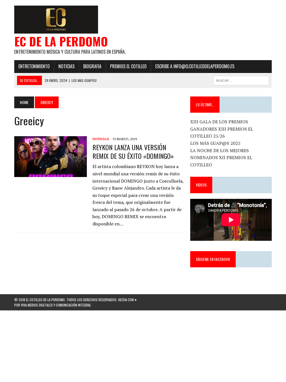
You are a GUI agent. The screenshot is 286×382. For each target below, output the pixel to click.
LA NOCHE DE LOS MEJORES (219, 150)
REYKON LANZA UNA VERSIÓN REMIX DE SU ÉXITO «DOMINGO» (133, 151)
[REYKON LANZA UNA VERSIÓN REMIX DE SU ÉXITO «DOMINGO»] (50, 173)
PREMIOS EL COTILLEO (128, 66)
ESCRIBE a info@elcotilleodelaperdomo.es (194, 66)
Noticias (66, 66)
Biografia (92, 66)
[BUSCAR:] (241, 79)
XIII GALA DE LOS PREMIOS (219, 122)
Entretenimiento (34, 66)
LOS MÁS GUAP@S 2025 (215, 143)
